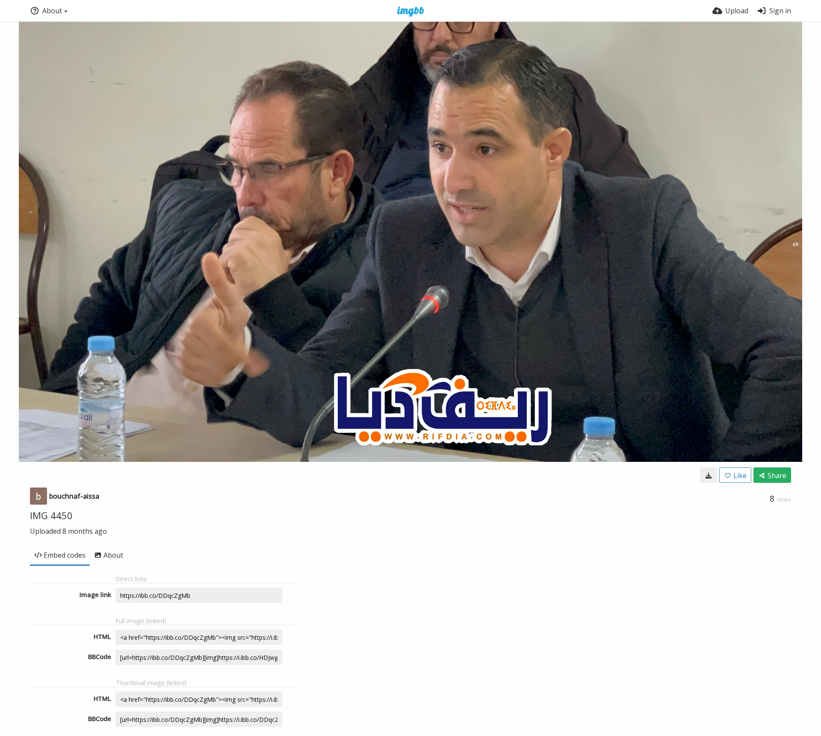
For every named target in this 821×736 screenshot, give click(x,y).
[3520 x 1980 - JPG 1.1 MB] (708, 475)
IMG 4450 (51, 515)
